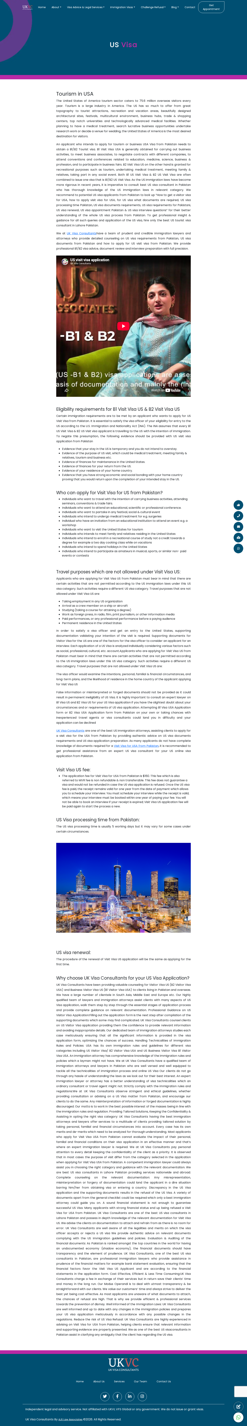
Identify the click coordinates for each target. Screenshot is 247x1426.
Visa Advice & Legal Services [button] (85, 7)
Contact (190, 7)
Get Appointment (211, 7)
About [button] (55, 7)
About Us (99, 1381)
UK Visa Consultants (81, 233)
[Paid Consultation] (238, 1406)
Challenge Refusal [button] (152, 7)
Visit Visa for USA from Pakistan (136, 746)
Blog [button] (174, 7)
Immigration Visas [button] (121, 7)
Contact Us (164, 1381)
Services (119, 1381)
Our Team (140, 1381)
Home (42, 7)
